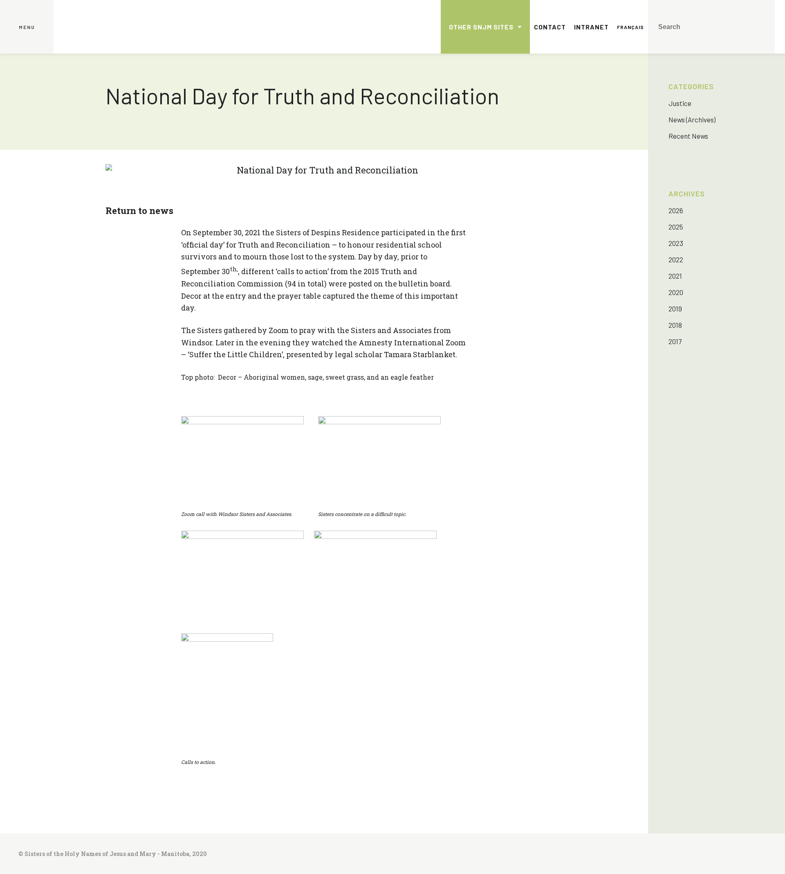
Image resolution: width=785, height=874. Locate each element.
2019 (675, 308)
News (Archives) (691, 119)
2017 (675, 341)
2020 (675, 292)
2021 (675, 276)
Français (630, 27)
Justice (679, 103)
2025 (675, 227)
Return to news (139, 210)
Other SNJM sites (481, 27)
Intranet (591, 27)
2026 (675, 210)
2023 (675, 243)
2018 (675, 325)
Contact (550, 27)
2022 (675, 259)
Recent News (688, 136)
